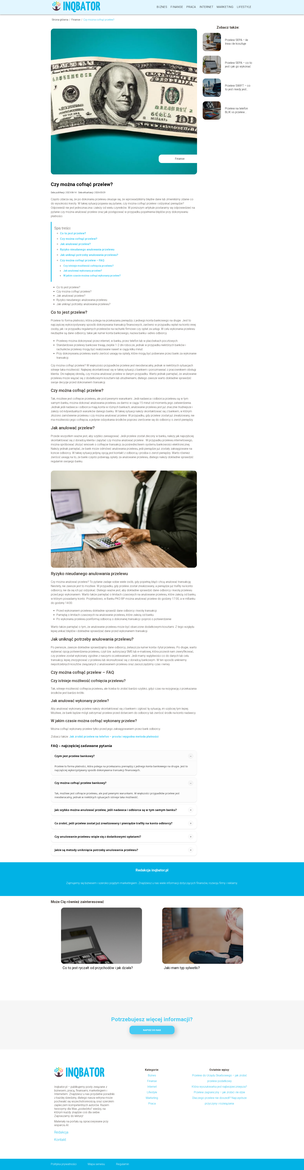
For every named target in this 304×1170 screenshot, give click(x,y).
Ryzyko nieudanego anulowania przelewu (87, 249)
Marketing (225, 7)
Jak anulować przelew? (75, 244)
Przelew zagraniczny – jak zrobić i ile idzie (219, 1092)
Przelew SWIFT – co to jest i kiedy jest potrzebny (237, 87)
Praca (191, 7)
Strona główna (60, 19)
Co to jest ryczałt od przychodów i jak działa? (98, 968)
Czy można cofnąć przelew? (78, 238)
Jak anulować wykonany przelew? (82, 270)
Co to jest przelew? (73, 233)
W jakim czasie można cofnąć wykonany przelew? (92, 275)
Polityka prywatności (64, 1164)
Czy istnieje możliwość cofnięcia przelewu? (88, 265)
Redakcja (61, 1132)
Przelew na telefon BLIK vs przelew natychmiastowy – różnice (236, 110)
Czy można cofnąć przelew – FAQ (82, 260)
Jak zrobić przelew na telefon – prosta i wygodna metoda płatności (114, 736)
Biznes (162, 7)
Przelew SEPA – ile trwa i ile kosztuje (236, 41)
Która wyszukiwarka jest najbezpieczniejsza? (219, 1086)
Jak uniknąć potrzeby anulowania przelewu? (89, 255)
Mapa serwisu (96, 1164)
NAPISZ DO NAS (152, 1030)
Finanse (177, 7)
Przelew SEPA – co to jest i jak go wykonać (238, 64)
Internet (206, 7)
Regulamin (122, 1164)
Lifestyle (244, 7)
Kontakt (60, 1140)
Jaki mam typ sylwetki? (182, 968)
